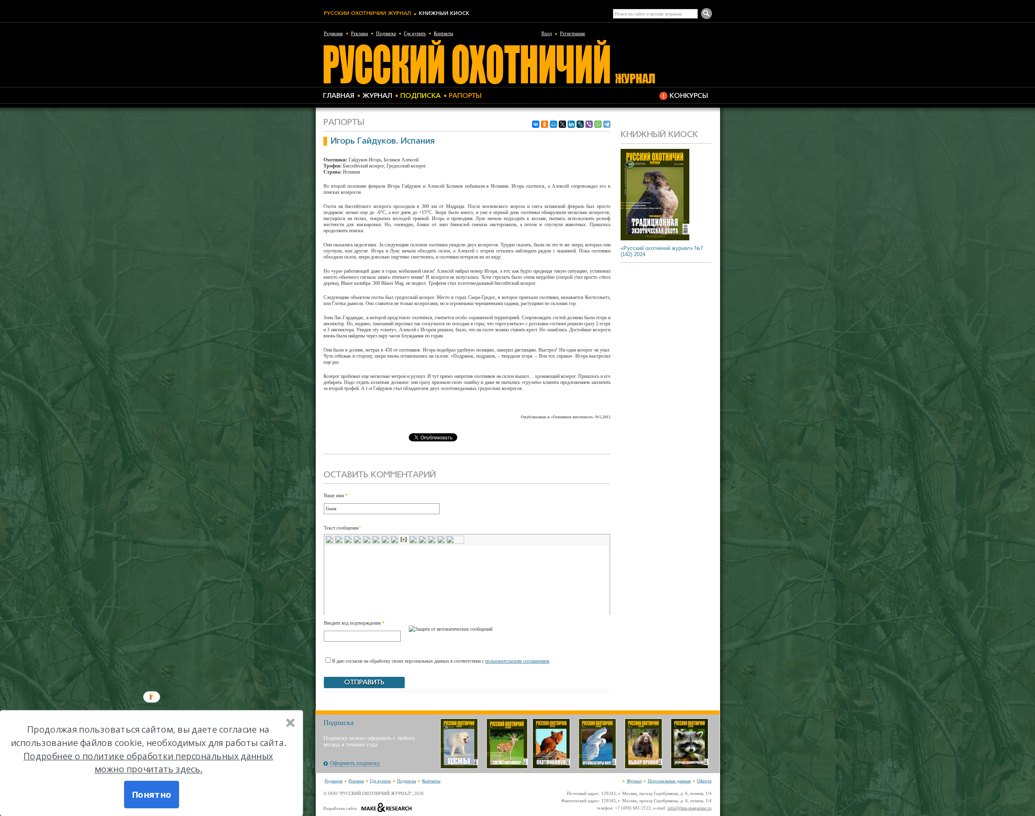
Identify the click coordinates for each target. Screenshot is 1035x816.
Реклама (359, 33)
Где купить (415, 33)
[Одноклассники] (544, 124)
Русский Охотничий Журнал (367, 13)
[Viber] (589, 124)
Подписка (386, 33)
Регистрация (572, 33)
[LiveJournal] (580, 124)
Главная (338, 96)
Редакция (333, 33)
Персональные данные (669, 780)
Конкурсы (689, 96)
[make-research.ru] (386, 808)
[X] (562, 124)
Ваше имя (336, 495)
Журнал (377, 96)
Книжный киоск (444, 13)
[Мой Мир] (553, 124)
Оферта (704, 780)
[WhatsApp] (598, 124)
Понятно (151, 794)
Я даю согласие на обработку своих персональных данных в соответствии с (440, 661)
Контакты (443, 33)
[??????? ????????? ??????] (489, 83)
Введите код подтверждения (354, 623)
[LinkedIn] (571, 124)
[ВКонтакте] (535, 124)
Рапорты (465, 96)
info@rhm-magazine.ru (689, 807)
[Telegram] (606, 124)
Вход (546, 33)
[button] (148, 749)
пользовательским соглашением (517, 661)
